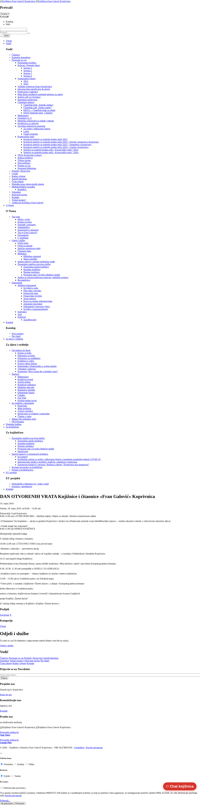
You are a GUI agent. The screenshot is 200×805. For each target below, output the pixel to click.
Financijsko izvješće (32, 296)
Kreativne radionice (27, 384)
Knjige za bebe (24, 353)
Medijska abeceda (26, 387)
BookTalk (22, 406)
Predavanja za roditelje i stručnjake (34, 413)
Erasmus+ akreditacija (22, 486)
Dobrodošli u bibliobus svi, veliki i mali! (30, 484)
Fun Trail (22, 398)
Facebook (4, 615)
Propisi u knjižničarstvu (22, 470)
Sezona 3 (27, 73)
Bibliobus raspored (32, 256)
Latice (26, 131)
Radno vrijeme (18, 176)
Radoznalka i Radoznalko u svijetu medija (37, 366)
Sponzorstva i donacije (28, 230)
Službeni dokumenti (27, 285)
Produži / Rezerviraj (21, 171)
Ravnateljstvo (24, 280)
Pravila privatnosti (94, 747)
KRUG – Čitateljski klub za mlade (39, 110)
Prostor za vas (24, 165)
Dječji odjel (23, 243)
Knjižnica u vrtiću (26, 361)
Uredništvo (79, 747)
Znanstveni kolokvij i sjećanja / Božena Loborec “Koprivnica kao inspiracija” (53, 464)
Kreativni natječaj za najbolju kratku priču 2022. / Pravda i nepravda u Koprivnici (61, 142)
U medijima (23, 238)
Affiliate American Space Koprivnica (35, 86)
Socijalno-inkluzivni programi (31, 126)
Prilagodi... (5, 800)
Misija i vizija (24, 219)
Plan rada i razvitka (32, 290)
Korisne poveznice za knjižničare (27, 467)
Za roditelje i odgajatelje (23, 403)
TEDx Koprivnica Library (30, 155)
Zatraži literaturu (19, 179)
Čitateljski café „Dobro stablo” (37, 107)
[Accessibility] (1, 753)
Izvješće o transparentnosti (35, 309)
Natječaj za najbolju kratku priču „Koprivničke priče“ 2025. (51, 150)
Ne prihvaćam (7, 803)
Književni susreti (25, 379)
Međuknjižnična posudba (23, 187)
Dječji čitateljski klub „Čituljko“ (38, 113)
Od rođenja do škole (21, 350)
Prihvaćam (19, 803)
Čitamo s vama (24, 416)
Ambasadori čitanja (26, 78)
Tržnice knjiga (24, 160)
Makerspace (23, 115)
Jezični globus (24, 382)
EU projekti (11, 472)
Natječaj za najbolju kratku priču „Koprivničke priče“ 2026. (51, 152)
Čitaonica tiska (24, 251)
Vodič (8, 43)
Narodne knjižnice (31, 269)
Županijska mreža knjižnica (36, 267)
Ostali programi (30, 134)
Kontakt (15, 197)
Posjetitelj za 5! (25, 118)
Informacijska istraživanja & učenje (34, 89)
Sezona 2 (27, 70)
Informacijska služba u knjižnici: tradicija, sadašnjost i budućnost (47, 462)
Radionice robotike (26, 390)
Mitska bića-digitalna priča (24, 419)
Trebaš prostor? (19, 200)
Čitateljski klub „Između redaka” (38, 105)
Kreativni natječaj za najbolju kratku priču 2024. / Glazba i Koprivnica (55, 147)
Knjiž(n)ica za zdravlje (28, 123)
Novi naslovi (18, 333)
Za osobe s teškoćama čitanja (36, 128)
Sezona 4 (27, 76)
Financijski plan (30, 293)
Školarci (15, 374)
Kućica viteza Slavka (27, 363)
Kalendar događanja (21, 57)
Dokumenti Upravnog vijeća (36, 306)
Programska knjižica (27, 62)
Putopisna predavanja (27, 99)
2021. (26, 81)
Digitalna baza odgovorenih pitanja (28, 184)
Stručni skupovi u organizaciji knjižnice (30, 454)
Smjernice (22, 312)
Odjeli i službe (18, 240)
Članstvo (16, 55)
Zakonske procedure (32, 304)
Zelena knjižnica (25, 158)
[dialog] (100, 798)
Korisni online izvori (27, 400)
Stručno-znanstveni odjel (29, 248)
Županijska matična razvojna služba (34, 264)
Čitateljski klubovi (26, 102)
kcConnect (23, 456)
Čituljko (21, 395)
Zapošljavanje (29, 319)
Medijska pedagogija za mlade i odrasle (36, 121)
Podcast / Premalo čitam (29, 65)
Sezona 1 (27, 68)
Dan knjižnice (24, 163)
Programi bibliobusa (27, 168)
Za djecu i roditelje (14, 339)
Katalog (9, 322)
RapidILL (22, 189)
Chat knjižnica (182, 786)
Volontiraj (16, 192)
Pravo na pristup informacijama (37, 301)
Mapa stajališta (30, 259)
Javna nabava (29, 298)
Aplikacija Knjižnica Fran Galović (27, 202)
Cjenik (15, 173)
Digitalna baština (13, 424)
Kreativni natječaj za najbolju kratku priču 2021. (45, 139)
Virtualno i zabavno (27, 369)
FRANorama (18, 421)
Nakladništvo (24, 227)
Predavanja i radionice (28, 92)
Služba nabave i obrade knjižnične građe (36, 261)
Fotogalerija (23, 235)
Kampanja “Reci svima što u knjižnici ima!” (38, 371)
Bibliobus (22, 253)
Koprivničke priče (26, 136)
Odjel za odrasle (25, 246)
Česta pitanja (18, 181)
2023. (26, 84)
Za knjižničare (12, 427)
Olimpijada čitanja (26, 392)
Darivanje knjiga (19, 194)
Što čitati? (16, 336)
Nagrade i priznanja (27, 224)
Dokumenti (17, 282)
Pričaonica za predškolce (29, 358)
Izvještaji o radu (30, 288)
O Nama (10, 205)
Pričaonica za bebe (26, 355)
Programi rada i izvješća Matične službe (41, 275)
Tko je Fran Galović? (27, 232)
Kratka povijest (25, 222)
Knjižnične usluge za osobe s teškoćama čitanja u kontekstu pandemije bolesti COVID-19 (59, 459)
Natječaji (22, 317)
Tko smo (16, 216)
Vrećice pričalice (25, 411)
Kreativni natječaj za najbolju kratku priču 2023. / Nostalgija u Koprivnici (57, 144)
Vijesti (9, 41)
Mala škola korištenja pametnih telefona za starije (40, 94)
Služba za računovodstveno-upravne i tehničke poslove (43, 277)
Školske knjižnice (31, 272)
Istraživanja (23, 451)
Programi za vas (19, 60)
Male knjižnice (24, 408)
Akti (20, 314)
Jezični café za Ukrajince (29, 97)
